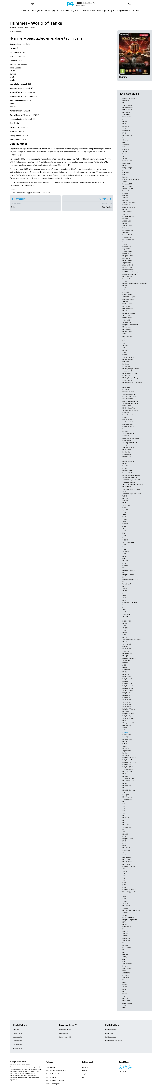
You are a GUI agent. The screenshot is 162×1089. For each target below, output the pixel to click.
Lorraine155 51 (127, 235)
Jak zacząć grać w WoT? (131, 98)
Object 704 (126, 651)
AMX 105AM (126, 221)
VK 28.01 (125, 903)
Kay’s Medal (126, 246)
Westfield (125, 144)
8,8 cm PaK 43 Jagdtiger (130, 179)
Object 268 (126, 249)
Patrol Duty (126, 387)
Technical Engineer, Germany (132, 484)
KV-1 (123, 119)
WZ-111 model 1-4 (128, 542)
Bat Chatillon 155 (128, 239)
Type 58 (125, 510)
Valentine (125, 551)
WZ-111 (124, 156)
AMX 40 (125, 933)
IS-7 (123, 581)
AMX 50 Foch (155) (128, 297)
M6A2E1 (125, 834)
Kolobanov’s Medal (128, 313)
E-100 (124, 887)
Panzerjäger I (127, 739)
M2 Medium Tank (128, 781)
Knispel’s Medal (127, 256)
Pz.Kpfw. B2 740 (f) (128, 760)
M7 (123, 788)
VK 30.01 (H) (126, 700)
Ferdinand (125, 753)
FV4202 (125, 431)
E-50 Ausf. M (126, 253)
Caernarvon (126, 454)
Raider (124, 350)
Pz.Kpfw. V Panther (128, 709)
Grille (124, 730)
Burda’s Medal (127, 304)
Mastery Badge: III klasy (130, 368)
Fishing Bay (126, 149)
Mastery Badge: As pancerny (132, 382)
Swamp (125, 158)
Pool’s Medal (126, 406)
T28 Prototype (127, 105)
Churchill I (125, 436)
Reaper (124, 355)
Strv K (124, 1008)
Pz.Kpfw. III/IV (126, 695)
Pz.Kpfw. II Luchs (128, 686)
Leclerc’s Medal (127, 269)
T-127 (124, 855)
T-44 (124, 549)
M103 (124, 982)
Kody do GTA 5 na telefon (55, 1080)
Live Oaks (125, 172)
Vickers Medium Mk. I (129, 394)
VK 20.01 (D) (126, 644)
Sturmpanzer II (127, 725)
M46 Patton (126, 864)
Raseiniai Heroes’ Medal (130, 438)
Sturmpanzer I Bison (129, 723)
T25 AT (125, 871)
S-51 (123, 605)
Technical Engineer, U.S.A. (131, 480)
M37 (123, 815)
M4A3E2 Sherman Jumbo (131, 910)
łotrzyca (16, 1029)
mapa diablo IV (18, 1044)
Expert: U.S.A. (126, 456)
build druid (109, 1033)
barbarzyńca (17, 1033)
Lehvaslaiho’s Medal (129, 415)
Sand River (126, 131)
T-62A (124, 244)
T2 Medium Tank (128, 778)
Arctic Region (127, 1003)
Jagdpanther (126, 751)
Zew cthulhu (50, 1067)
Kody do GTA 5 (51, 1077)
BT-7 (124, 517)
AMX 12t (125, 936)
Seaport (125, 200)
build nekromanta (111, 1029)
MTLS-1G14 (126, 922)
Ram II (124, 829)
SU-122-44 (126, 306)
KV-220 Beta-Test (128, 917)
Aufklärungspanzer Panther (132, 639)
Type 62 (125, 151)
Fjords (124, 154)
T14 (123, 832)
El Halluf (125, 966)
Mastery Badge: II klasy (130, 373)
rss (83, 1077)
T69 (123, 348)
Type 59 (125, 908)
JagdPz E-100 (127, 267)
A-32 (124, 665)
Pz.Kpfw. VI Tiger (128, 713)
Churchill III (126, 669)
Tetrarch (125, 913)
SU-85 (124, 632)
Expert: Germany (128, 461)
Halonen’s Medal (128, 299)
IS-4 (123, 577)
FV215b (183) (126, 621)
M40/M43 (125, 825)
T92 (123, 852)
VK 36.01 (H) (126, 704)
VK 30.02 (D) (126, 707)
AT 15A (124, 468)
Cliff (123, 961)
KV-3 (124, 563)
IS (123, 568)
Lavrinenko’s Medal (129, 274)
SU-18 (124, 586)
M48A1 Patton (127, 276)
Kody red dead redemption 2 (56, 1070)
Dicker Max (126, 258)
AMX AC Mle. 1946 (128, 202)
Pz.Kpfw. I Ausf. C (128, 575)
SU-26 (124, 591)
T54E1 (124, 352)
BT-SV (124, 836)
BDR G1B (125, 954)
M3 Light (125, 656)
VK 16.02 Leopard (128, 690)
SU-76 (124, 623)
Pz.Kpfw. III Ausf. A (128, 688)
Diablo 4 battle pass (53, 1084)
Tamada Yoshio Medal (130, 410)
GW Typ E (125, 794)
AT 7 (124, 607)
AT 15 (124, 612)
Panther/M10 (126, 329)
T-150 (124, 128)
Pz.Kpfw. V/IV (126, 764)
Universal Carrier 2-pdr (130, 579)
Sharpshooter (127, 336)
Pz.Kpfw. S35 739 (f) (129, 762)
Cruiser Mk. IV (127, 380)
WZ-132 (125, 500)
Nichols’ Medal (127, 419)
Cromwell (125, 412)
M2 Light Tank (127, 771)
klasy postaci (17, 1041)
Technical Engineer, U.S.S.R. (132, 493)
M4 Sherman (126, 785)
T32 (123, 806)
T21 (123, 338)
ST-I (123, 137)
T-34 (124, 535)
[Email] (129, 1067)
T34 (123, 808)
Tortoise (125, 616)
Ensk (124, 970)
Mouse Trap (126, 327)
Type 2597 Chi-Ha (128, 482)
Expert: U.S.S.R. (127, 470)
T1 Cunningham (127, 769)
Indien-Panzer (127, 653)
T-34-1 (124, 514)
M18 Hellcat (126, 1001)
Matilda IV (125, 674)
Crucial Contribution (129, 396)
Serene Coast (127, 186)
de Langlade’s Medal (129, 443)
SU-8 (124, 600)
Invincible (125, 341)
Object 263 (126, 320)
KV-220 (125, 672)
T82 (123, 878)
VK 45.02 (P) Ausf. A (129, 892)
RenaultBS (125, 165)
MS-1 (124, 503)
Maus (124, 720)
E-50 (124, 882)
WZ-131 (124, 496)
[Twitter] (120, 1067)
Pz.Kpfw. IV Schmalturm (130, 324)
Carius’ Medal (127, 251)
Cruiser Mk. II (126, 375)
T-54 (124, 554)
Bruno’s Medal (127, 429)
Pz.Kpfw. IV (126, 697)
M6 (123, 801)
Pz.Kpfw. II (125, 681)
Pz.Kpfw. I (125, 565)
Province (125, 177)
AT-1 (123, 619)
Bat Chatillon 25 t (128, 947)
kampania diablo (65, 1029)
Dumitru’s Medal (127, 424)
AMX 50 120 (126, 973)
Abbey (124, 957)
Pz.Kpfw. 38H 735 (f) (129, 757)
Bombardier (126, 452)
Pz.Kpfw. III (126, 693)
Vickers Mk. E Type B (129, 477)
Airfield (124, 181)
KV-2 (124, 124)
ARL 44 (124, 959)
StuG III (124, 746)
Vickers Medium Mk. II (129, 399)
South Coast (126, 163)
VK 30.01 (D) (126, 649)
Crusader (125, 389)
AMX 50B (125, 977)
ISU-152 (125, 646)
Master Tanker (127, 331)
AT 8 (124, 598)
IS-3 (123, 572)
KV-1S (124, 558)
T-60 (124, 625)
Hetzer (124, 744)
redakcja (85, 1070)
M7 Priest (125, 818)
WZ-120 (125, 524)
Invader (125, 219)
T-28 (124, 531)
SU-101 (124, 311)
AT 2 (124, 593)
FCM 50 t (125, 362)
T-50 (124, 899)
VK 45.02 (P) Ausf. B (129, 718)
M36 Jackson (127, 862)
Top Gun (125, 214)
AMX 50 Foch (127, 212)
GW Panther (126, 734)
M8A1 (124, 991)
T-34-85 (125, 540)
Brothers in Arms (128, 392)
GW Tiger (125, 737)
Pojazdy (125, 498)
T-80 (124, 635)
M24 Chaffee (126, 906)
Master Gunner (127, 359)
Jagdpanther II (127, 263)
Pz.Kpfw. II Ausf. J (128, 838)
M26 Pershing (127, 797)
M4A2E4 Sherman (128, 848)
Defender (125, 228)
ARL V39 (125, 198)
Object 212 (126, 614)
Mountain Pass (127, 107)
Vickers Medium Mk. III (130, 403)
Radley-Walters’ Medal (130, 401)
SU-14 (124, 609)
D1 (123, 929)
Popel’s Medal (127, 260)
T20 (123, 792)
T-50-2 (124, 901)
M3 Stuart (125, 774)
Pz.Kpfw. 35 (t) (127, 679)
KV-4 (124, 133)
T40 (123, 876)
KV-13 (124, 843)
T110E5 (124, 987)
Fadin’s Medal (127, 318)
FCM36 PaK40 (127, 110)
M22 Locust (126, 859)
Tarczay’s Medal (128, 433)
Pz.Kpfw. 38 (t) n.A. (128, 866)
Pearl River (126, 205)
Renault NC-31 (127, 473)
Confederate (126, 237)
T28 (123, 873)
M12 (123, 822)
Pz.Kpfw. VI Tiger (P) (129, 889)
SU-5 (124, 595)
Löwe (124, 845)
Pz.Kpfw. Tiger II (127, 716)
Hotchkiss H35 (127, 926)
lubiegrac (13, 27)
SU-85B (125, 628)
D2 (123, 943)
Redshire (125, 121)
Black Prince (126, 450)
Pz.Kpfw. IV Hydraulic (129, 920)
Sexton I (125, 667)
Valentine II (126, 660)
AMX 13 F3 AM (127, 225)
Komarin (125, 989)
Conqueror (126, 459)
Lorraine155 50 (127, 230)
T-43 (124, 544)
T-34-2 (124, 519)
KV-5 (124, 841)
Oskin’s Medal (127, 294)
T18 (123, 869)
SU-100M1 (125, 301)
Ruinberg (125, 126)
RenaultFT (125, 924)
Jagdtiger (125, 755)
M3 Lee (125, 783)
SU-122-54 (126, 315)
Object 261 (126, 850)
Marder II (125, 741)
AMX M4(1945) (127, 964)
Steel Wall (125, 232)
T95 (123, 880)
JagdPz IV (125, 748)
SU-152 (124, 642)
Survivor (125, 345)
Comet (124, 417)
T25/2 (124, 1005)
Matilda (124, 556)
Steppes (125, 140)
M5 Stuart (125, 776)
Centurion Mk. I (127, 422)
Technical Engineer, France (131, 489)
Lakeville (125, 994)
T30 (123, 811)
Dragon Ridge (127, 168)
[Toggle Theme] (32, 4)
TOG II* (125, 445)
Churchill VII (126, 440)
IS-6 (123, 175)
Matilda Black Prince (129, 408)
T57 (123, 813)
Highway (125, 195)
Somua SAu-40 (127, 188)
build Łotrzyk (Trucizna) (113, 1041)
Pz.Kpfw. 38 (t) (127, 683)
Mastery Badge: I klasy (130, 378)
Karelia (124, 984)
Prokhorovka (126, 117)
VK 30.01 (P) (126, 702)
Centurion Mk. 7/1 (128, 426)
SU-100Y (125, 561)
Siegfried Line (127, 135)
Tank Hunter (126, 322)
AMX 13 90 (126, 940)
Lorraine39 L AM (128, 216)
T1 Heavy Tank (127, 799)
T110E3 (124, 287)
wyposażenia (17, 1048)
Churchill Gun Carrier (129, 602)
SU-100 (124, 637)
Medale (125, 209)
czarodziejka (17, 1037)
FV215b (124, 463)
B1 (123, 950)
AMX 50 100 (126, 968)
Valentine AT (126, 584)
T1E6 (124, 334)
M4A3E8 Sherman (128, 790)
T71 (123, 343)
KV (123, 170)
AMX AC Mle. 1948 (128, 207)
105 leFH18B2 (126, 114)
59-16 (124, 491)
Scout (124, 242)
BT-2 (124, 507)
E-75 (124, 885)
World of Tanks (23, 27)
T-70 (124, 630)
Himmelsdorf (126, 980)
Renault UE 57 (127, 184)
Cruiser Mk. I (126, 366)
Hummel (123, 77)
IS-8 (123, 142)
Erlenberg (125, 975)
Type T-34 (126, 505)
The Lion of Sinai (128, 447)
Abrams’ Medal (127, 265)
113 (123, 547)
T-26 (124, 512)
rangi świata (63, 1033)
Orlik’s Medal (126, 290)
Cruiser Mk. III (127, 371)
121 (123, 528)
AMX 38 (125, 931)
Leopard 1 (125, 663)
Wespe (124, 727)
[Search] (129, 4)
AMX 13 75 (126, 938)
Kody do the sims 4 (52, 1074)
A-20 (124, 526)
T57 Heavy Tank (128, 357)
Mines (124, 103)
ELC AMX (125, 292)
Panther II (125, 711)
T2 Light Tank (127, 827)
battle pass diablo (65, 1037)
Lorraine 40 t (126, 945)
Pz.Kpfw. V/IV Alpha (129, 767)
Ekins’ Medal (126, 279)
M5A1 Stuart (126, 487)
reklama (85, 1067)
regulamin (85, 1074)
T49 (123, 996)
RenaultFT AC (127, 161)
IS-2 (123, 533)
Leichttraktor (126, 676)
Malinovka (125, 998)
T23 (123, 147)
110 (123, 537)
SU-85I (124, 915)
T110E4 (124, 281)
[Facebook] (125, 1067)
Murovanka (126, 112)
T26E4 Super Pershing (130, 272)
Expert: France (127, 466)
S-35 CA (125, 193)
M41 (123, 820)
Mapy (124, 952)
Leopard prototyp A (129, 658)
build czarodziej (110, 1037)
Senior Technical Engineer (131, 475)
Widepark (125, 191)
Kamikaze (125, 364)
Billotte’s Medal (127, 308)
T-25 (124, 896)
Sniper (124, 223)
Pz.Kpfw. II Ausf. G (128, 570)
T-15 (123, 894)
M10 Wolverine (127, 857)
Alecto (124, 588)
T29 (123, 804)
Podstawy (125, 100)
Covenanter (126, 385)
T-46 (124, 521)
